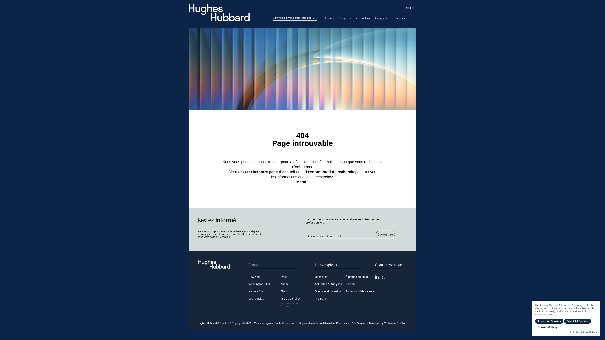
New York (254, 276)
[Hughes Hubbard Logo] (219, 12)
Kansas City (256, 291)
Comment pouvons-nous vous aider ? (293, 18)
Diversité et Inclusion (328, 291)
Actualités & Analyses (328, 284)
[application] (566, 318)
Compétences (346, 18)
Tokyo (284, 291)
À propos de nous (357, 276)
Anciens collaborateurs (360, 291)
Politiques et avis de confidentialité (315, 323)
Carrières (400, 18)
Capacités (321, 276)
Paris (284, 276)
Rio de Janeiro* (290, 298)
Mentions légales (263, 323)
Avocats (329, 18)
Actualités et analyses (374, 18)
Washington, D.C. (259, 284)
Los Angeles (256, 298)
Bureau (350, 284)
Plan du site (342, 323)
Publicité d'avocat (284, 323)
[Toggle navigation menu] (414, 17)
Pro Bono (321, 298)
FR (413, 7)
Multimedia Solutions (395, 323)
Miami (284, 284)
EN (407, 7)
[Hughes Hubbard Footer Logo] (214, 268)
